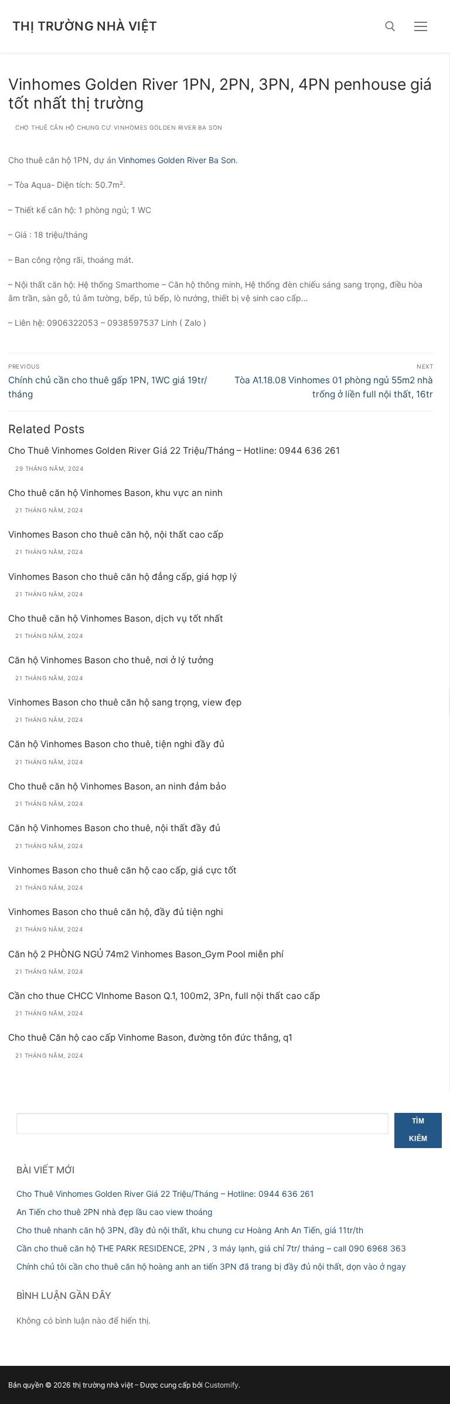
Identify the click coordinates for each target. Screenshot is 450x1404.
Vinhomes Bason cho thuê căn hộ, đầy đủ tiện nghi (115, 911)
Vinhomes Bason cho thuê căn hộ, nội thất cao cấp (115, 534)
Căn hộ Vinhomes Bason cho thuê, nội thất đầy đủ (114, 827)
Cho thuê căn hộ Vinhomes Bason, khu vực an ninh (115, 492)
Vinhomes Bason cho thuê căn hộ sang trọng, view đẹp (124, 702)
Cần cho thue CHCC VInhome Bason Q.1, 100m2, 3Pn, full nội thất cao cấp (164, 995)
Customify (221, 1385)
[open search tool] (390, 26)
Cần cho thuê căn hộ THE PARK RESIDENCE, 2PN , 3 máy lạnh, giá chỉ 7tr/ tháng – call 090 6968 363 (211, 1248)
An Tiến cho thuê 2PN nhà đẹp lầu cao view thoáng (114, 1212)
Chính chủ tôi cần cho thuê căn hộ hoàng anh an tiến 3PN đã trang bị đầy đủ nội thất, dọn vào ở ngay (211, 1266)
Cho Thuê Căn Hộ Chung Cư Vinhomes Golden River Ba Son (118, 127)
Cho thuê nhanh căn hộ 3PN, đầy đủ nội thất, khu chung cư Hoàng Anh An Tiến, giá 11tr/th (189, 1230)
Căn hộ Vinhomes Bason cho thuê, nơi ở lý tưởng (110, 660)
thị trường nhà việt (85, 26)
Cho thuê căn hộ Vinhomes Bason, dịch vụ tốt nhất (115, 618)
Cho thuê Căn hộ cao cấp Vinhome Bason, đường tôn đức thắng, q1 (150, 1037)
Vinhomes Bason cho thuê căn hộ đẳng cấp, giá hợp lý (122, 576)
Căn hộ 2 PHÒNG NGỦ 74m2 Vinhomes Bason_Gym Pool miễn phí (146, 954)
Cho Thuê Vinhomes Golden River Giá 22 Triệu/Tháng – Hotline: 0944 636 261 (174, 450)
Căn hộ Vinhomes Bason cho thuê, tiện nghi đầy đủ (116, 744)
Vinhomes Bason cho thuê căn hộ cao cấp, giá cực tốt (122, 870)
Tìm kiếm (418, 1130)
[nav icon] (421, 26)
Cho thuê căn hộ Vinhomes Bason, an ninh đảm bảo (117, 786)
